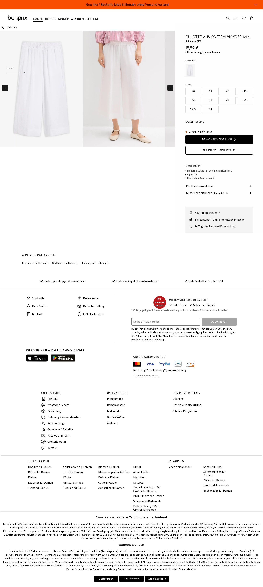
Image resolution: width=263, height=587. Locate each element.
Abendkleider (141, 472)
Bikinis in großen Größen (148, 496)
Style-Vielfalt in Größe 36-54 (205, 281)
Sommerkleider (212, 467)
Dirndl (137, 467)
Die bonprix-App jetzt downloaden (65, 281)
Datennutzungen (116, 524)
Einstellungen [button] (106, 579)
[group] (41, 89)
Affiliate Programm (185, 411)
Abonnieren (219, 321)
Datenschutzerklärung (153, 340)
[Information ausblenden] (256, 5)
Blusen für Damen (39, 472)
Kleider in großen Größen (114, 472)
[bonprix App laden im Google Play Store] (63, 358)
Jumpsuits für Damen (111, 488)
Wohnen (112, 423)
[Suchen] (228, 18)
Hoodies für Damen (40, 467)
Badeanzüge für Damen (217, 491)
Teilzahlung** (157, 370)
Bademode (113, 411)
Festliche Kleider (108, 477)
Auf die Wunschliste (216, 150)
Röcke (67, 477)
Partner (23, 524)
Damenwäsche (116, 405)
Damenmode (115, 399)
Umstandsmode (73, 483)
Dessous (138, 483)
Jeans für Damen (38, 488)
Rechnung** (140, 370)
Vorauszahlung (177, 370)
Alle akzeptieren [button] (157, 579)
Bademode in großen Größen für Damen (146, 507)
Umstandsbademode (216, 486)
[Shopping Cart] (252, 18)
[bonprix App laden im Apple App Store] (37, 358)
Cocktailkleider (107, 483)
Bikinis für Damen (214, 480)
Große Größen (116, 417)
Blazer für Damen (109, 467)
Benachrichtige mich (217, 139)
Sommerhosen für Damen (214, 473)
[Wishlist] (244, 18)
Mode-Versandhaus (180, 467)
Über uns (178, 399)
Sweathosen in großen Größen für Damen (147, 489)
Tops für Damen (73, 472)
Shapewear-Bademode (147, 501)
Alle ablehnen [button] (131, 579)
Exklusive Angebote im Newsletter (137, 281)
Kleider (32, 477)
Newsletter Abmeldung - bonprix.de (169, 336)
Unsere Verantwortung (187, 405)
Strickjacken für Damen (77, 467)
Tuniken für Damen (74, 488)
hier (195, 531)
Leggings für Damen (40, 483)
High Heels (140, 477)
